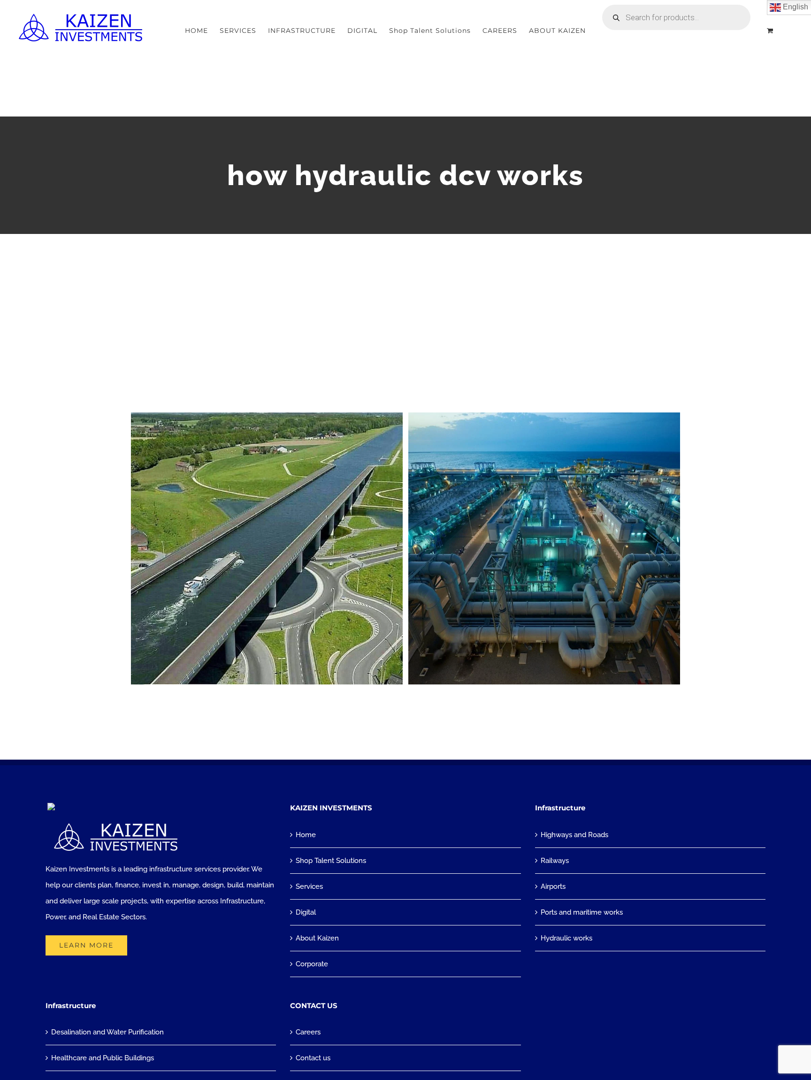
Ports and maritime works (582, 912)
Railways (555, 860)
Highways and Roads (574, 835)
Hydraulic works (566, 938)
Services (309, 886)
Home (306, 835)
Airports (553, 886)
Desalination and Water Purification (107, 1032)
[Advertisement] (405, 304)
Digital (306, 912)
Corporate (312, 964)
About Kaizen (317, 938)
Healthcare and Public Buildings (102, 1058)
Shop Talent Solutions (331, 860)
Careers (308, 1032)
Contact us (313, 1058)
